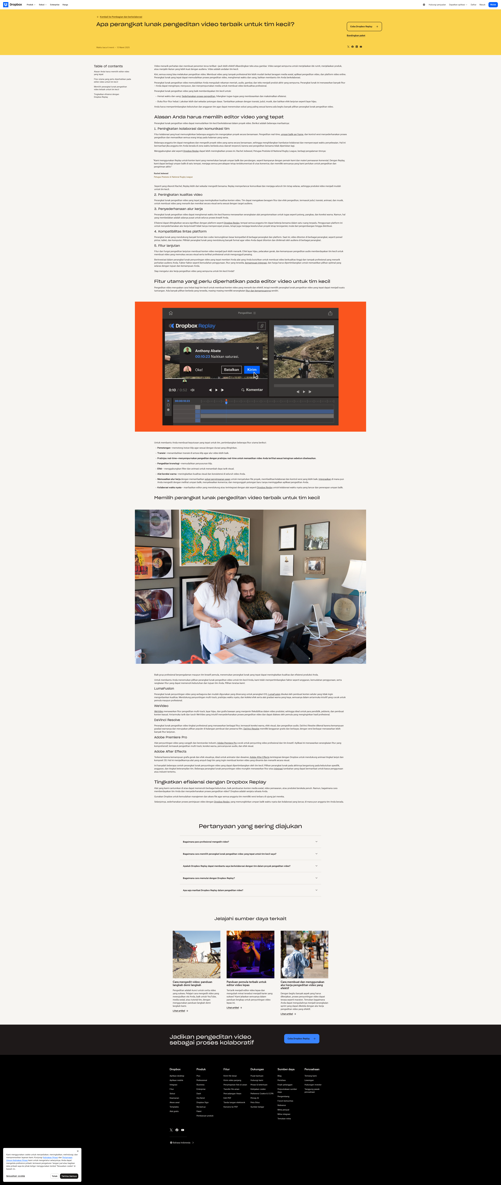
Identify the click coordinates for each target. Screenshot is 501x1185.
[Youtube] (183, 1130)
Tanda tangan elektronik (234, 1102)
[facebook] (352, 46)
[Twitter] (171, 1130)
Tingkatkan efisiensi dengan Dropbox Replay (106, 95)
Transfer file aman (231, 1089)
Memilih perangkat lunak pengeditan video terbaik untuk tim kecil (110, 88)
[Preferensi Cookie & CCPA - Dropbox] (42, 1165)
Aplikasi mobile (176, 1080)
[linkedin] (356, 46)
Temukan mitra (284, 1118)
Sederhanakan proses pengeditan (198, 96)
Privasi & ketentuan (258, 1085)
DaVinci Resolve (251, 728)
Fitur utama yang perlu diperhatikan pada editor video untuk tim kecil (112, 80)
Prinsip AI (254, 1098)
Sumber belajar (257, 1107)
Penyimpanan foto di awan (235, 1085)
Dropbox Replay (191, 151)
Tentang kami (311, 1076)
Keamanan (174, 1098)
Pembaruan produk (204, 1116)
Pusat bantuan (256, 1076)
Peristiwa (282, 1080)
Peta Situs (255, 1102)
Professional (201, 1080)
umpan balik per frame (292, 134)
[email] (360, 46)
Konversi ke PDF (230, 1107)
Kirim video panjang (232, 1080)
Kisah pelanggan (285, 1085)
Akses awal (175, 1102)
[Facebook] (177, 1130)
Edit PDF (227, 1098)
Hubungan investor (313, 1085)
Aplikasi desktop (177, 1076)
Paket (198, 1111)
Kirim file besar (230, 1076)
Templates (174, 1107)
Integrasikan (325, 479)
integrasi (278, 768)
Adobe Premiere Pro (227, 743)
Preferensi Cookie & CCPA (261, 1093)
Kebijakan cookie (258, 1089)
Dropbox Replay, (232, 223)
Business (200, 1085)
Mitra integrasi (284, 1114)
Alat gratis (174, 1111)
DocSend (200, 1098)
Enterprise (200, 1089)
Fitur (172, 1089)
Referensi (282, 1105)
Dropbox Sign (202, 1102)
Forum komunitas (285, 1101)
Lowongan (309, 1080)
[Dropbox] (14, 4)
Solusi (172, 1093)
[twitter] (348, 46)
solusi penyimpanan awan (217, 479)
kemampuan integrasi (256, 262)
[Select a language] (424, 4)
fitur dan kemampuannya (258, 290)
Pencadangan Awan (232, 1093)
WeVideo (158, 711)
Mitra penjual (283, 1110)
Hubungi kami (256, 1080)
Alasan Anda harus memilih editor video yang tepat (111, 73)
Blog (280, 1076)
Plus (198, 1076)
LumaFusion (274, 694)
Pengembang (283, 1096)
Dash (198, 1093)
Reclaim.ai (201, 1107)
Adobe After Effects (259, 757)
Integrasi (173, 1085)
